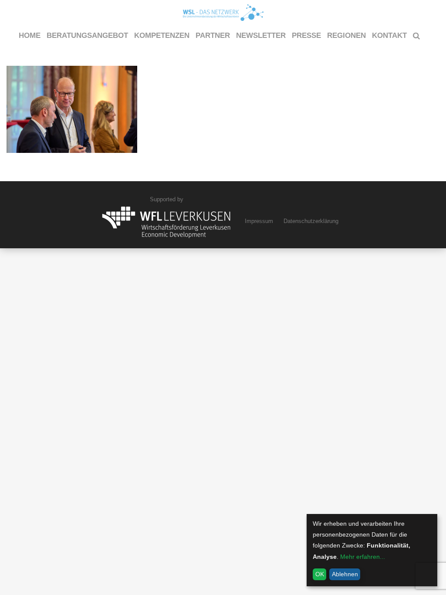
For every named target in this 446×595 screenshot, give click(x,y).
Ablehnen (345, 574)
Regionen (346, 35)
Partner (213, 35)
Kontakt (389, 35)
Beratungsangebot (87, 35)
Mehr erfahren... (362, 556)
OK (319, 574)
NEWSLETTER (261, 35)
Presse (306, 35)
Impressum (259, 221)
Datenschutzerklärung (311, 221)
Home (30, 35)
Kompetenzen (161, 35)
